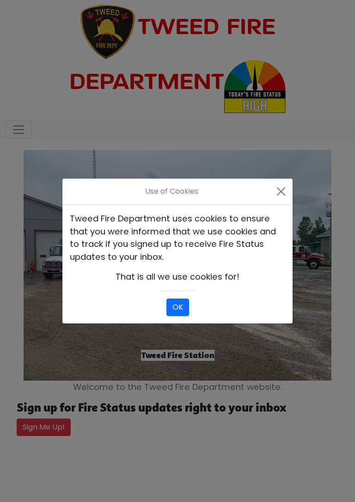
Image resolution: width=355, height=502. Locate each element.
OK (177, 307)
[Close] (281, 191)
